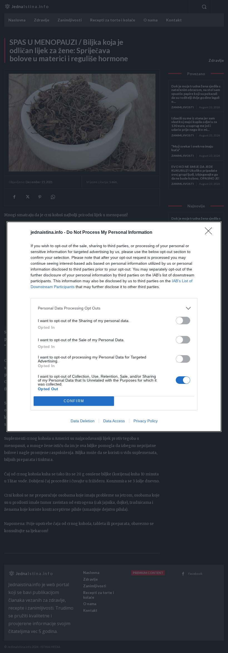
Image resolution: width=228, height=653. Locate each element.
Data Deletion (83, 421)
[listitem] (114, 308)
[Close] (210, 232)
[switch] (183, 320)
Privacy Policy (145, 421)
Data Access (114, 421)
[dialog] (114, 326)
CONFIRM (74, 401)
